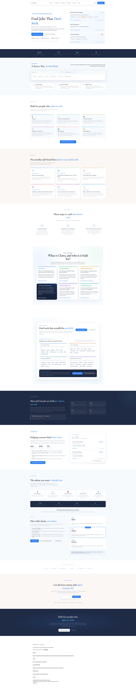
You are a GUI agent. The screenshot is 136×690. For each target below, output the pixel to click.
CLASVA (34, 2)
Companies (39, 661)
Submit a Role (34, 540)
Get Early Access (76, 596)
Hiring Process (52, 667)
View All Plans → (58, 540)
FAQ (47, 674)
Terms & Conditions (43, 680)
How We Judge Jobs (58, 655)
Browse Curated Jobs (64, 630)
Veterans (35, 674)
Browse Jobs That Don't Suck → (68, 141)
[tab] (35, 76)
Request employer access (89, 373)
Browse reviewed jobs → (81, 329)
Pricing (79, 2)
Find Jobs (51, 2)
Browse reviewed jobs (77, 373)
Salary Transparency (59, 667)
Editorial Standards (67, 655)
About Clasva (35, 655)
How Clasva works (92, 329)
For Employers (68, 2)
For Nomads (62, 2)
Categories (44, 661)
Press (72, 655)
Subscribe (46, 649)
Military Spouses (40, 674)
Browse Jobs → (101, 2)
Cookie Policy (35, 680)
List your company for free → (46, 540)
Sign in (95, 2)
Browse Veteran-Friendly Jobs (38, 462)
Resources (74, 2)
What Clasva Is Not (50, 655)
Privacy (48, 680)
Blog (45, 674)
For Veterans (56, 2)
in (35, 682)
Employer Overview (37, 667)
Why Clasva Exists (42, 655)
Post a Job (46, 667)
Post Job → (74, 630)
